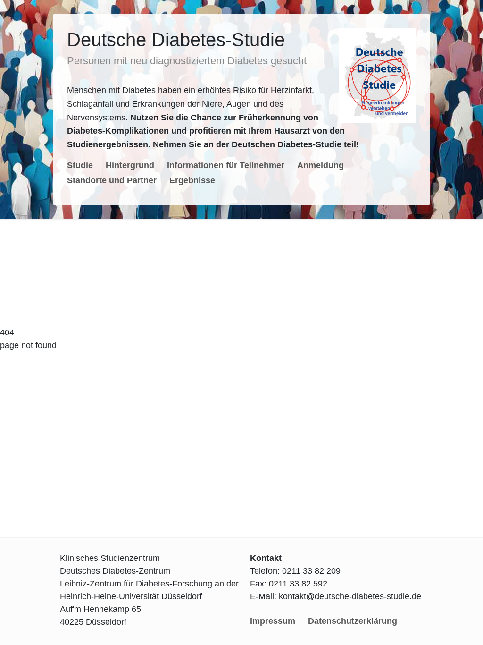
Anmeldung (320, 165)
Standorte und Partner (112, 180)
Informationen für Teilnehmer (225, 165)
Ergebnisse (192, 180)
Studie (80, 165)
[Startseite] (377, 75)
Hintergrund (130, 165)
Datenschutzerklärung (352, 621)
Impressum (272, 621)
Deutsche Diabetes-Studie (176, 39)
